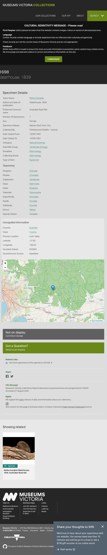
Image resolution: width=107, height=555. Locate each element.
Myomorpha (35, 192)
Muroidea (34, 197)
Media (44, 511)
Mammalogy (35, 151)
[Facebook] (7, 377)
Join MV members (30, 506)
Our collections (46, 16)
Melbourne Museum (10, 506)
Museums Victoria (29, 5)
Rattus (33, 210)
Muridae (33, 201)
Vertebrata (34, 180)
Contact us (51, 530)
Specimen (34, 160)
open (21, 400)
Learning (45, 509)
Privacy (25, 530)
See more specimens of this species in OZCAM (29, 363)
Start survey (66, 549)
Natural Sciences (37, 143)
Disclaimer (34, 530)
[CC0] (7, 404)
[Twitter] (12, 377)
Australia (33, 228)
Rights (42, 530)
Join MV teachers (29, 509)
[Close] (102, 527)
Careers (45, 506)
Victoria (32, 232)
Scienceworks (8, 509)
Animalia (33, 171)
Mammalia (34, 184)
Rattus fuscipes (37, 98)
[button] (97, 16)
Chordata (34, 175)
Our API (66, 16)
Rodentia (34, 188)
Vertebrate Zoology (38, 147)
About (80, 16)
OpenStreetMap (98, 320)
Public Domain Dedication (73, 407)
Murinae (33, 205)
